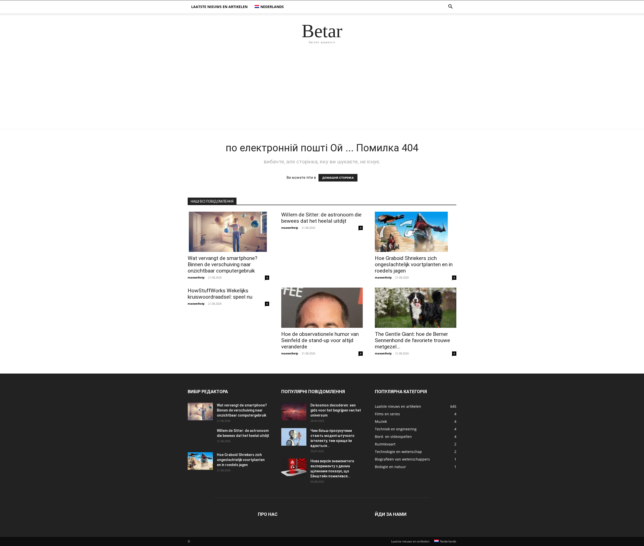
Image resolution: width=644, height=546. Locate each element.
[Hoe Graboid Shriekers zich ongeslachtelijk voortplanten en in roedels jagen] (415, 232)
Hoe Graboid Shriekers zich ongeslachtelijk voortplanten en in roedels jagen (414, 264)
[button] (450, 7)
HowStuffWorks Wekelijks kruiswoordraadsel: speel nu (220, 294)
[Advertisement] (322, 91)
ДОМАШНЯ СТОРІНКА (338, 177)
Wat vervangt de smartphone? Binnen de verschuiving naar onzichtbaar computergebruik (222, 264)
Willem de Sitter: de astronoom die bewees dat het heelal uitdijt (321, 218)
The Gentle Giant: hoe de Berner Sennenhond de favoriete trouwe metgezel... (412, 340)
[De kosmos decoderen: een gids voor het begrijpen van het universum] (293, 411)
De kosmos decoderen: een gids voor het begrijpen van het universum (335, 410)
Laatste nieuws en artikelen (219, 6)
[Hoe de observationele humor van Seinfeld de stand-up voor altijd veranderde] (322, 308)
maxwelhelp (196, 277)
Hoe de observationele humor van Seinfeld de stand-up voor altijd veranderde (320, 340)
